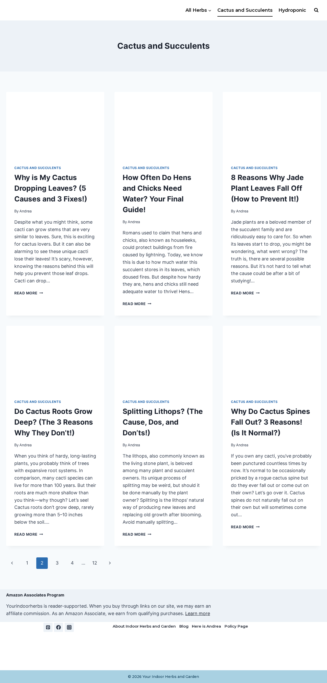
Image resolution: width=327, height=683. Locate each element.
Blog (184, 626)
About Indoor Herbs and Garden (144, 626)
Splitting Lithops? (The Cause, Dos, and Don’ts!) (163, 422)
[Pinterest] (48, 627)
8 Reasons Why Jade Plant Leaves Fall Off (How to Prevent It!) (267, 188)
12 (94, 563)
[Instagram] (69, 627)
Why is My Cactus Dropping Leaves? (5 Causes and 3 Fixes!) (50, 188)
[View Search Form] (316, 10)
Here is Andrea (206, 626)
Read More (28, 293)
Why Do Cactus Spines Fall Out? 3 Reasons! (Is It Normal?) (270, 422)
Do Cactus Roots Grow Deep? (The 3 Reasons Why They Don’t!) (53, 422)
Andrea (25, 211)
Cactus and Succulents (245, 10)
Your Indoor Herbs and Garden (171, 676)
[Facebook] (58, 627)
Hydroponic (292, 10)
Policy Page (236, 626)
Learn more (197, 613)
